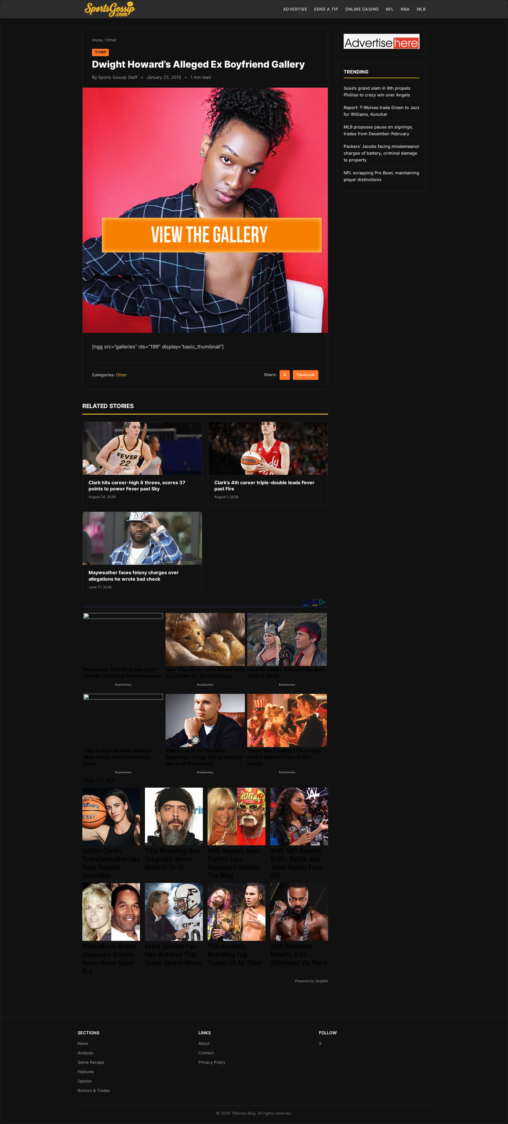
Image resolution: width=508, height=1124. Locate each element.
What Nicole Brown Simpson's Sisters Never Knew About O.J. (109, 958)
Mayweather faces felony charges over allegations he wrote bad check (133, 575)
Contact (206, 1052)
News (83, 1043)
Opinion (85, 1081)
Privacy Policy (211, 1062)
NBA (405, 9)
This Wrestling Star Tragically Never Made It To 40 (172, 859)
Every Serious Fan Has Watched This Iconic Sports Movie (173, 954)
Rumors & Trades (94, 1090)
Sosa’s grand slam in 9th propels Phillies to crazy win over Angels (377, 91)
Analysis (85, 1052)
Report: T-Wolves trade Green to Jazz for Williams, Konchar (382, 111)
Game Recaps (91, 1062)
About (204, 1043)
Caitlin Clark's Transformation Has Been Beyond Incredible (111, 863)
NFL (390, 9)
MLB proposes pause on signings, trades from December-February (378, 130)
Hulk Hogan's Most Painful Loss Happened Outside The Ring (234, 863)
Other (111, 40)
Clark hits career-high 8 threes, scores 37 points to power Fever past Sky (137, 486)
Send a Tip (326, 9)
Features (86, 1071)
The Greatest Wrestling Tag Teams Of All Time (234, 954)
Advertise (295, 9)
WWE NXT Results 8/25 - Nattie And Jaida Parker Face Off (296, 863)
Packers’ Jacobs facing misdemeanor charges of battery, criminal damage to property (382, 153)
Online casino (362, 9)
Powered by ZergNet (311, 981)
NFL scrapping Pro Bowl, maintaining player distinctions (381, 176)
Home (97, 40)
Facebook (306, 375)
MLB (421, 9)
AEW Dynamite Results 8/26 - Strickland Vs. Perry (298, 954)
